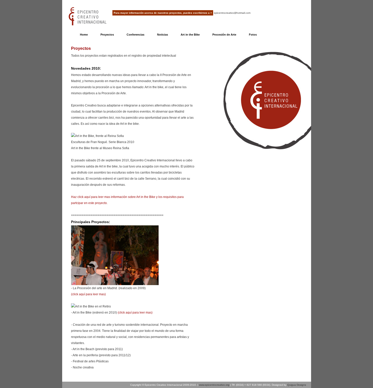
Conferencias (135, 34)
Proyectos (107, 34)
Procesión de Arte (224, 34)
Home (84, 34)
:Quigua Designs (296, 384)
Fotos (253, 34)
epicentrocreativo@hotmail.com (232, 12)
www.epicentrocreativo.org (214, 384)
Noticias (162, 34)
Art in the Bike (190, 34)
